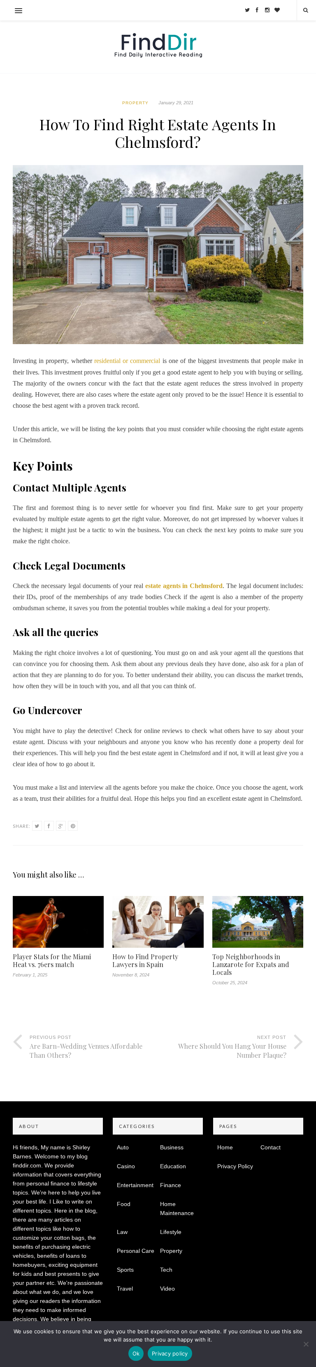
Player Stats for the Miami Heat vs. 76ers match (52, 960)
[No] (306, 1344)
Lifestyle (170, 1232)
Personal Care (135, 1251)
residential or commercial (126, 360)
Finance (170, 1185)
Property (135, 103)
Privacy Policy (235, 1166)
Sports (125, 1269)
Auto (123, 1147)
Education (173, 1166)
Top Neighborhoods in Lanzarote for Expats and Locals (250, 964)
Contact (270, 1147)
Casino (126, 1166)
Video (167, 1288)
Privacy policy (170, 1353)
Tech (166, 1269)
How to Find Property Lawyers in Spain (145, 960)
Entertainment (135, 1185)
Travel (125, 1288)
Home (225, 1147)
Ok (136, 1353)
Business (172, 1147)
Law (122, 1232)
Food (123, 1204)
